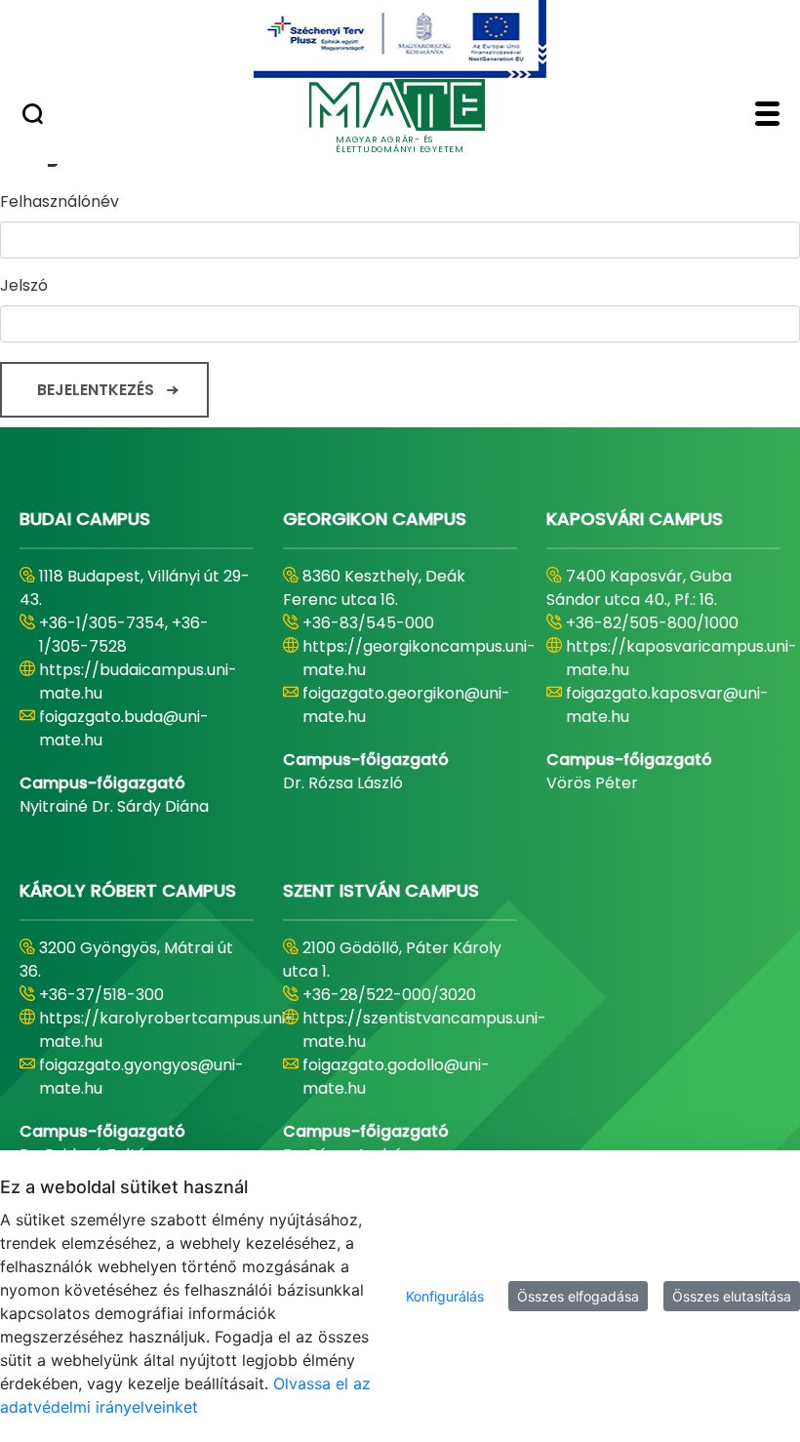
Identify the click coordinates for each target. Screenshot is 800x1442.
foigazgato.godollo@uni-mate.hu (396, 1077)
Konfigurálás (445, 1296)
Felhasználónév (59, 201)
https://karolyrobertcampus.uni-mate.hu (166, 1030)
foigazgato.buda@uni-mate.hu (124, 728)
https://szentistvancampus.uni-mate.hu (424, 1030)
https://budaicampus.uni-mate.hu (138, 681)
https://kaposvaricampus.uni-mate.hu (681, 658)
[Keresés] (33, 116)
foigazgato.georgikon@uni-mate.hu (406, 705)
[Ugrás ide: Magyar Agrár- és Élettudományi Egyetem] (400, 39)
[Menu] (767, 116)
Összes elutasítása (731, 1296)
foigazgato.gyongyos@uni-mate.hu (141, 1077)
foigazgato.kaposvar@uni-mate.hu (667, 705)
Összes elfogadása (578, 1296)
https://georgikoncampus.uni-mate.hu (419, 658)
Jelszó (24, 285)
